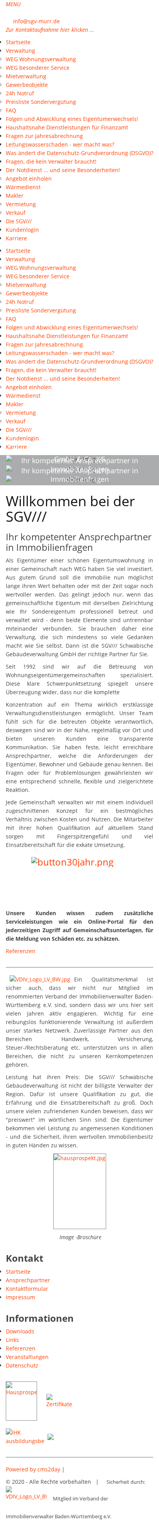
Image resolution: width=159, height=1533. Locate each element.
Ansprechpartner (28, 1280)
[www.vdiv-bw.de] (26, 1498)
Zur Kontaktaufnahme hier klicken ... (50, 29)
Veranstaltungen (27, 1357)
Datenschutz (22, 1365)
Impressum (20, 1297)
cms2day (48, 1469)
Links (12, 1339)
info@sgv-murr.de (36, 21)
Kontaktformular (27, 1288)
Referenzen (21, 951)
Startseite (18, 1271)
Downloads (20, 1331)
